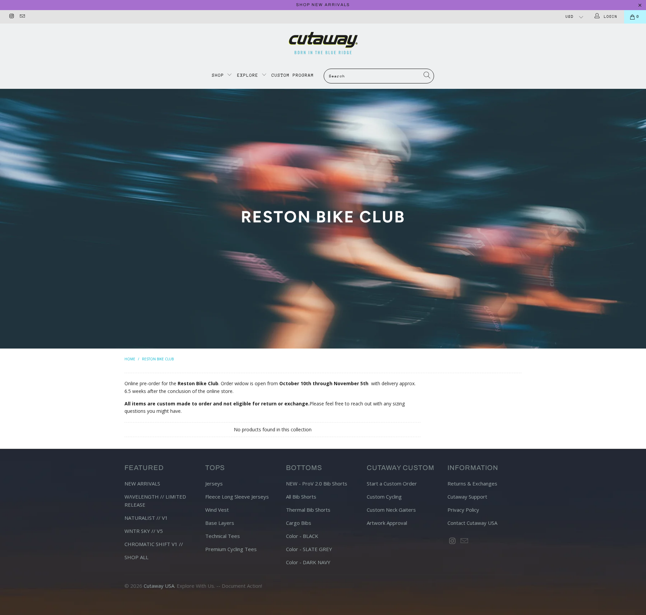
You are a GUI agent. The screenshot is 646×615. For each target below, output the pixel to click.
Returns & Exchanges (472, 483)
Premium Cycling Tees (231, 549)
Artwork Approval (387, 522)
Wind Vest (217, 509)
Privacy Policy (463, 509)
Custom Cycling (384, 496)
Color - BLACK (302, 536)
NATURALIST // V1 (146, 517)
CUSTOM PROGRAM (293, 75)
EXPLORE (247, 75)
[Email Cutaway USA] (22, 17)
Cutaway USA (159, 585)
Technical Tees (222, 536)
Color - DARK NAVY (308, 562)
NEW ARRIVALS (142, 483)
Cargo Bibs (298, 522)
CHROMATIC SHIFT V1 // (153, 544)
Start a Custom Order (392, 483)
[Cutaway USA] (323, 43)
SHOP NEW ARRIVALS (323, 4)
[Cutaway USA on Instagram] (11, 17)
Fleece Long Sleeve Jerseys (237, 496)
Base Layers (219, 522)
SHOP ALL (136, 557)
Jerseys (214, 483)
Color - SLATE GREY (309, 549)
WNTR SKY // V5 (143, 531)
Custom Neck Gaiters (391, 509)
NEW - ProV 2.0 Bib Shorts (316, 483)
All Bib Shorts (301, 496)
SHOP (219, 75)
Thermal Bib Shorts (308, 509)
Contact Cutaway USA (472, 522)
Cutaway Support (467, 496)
